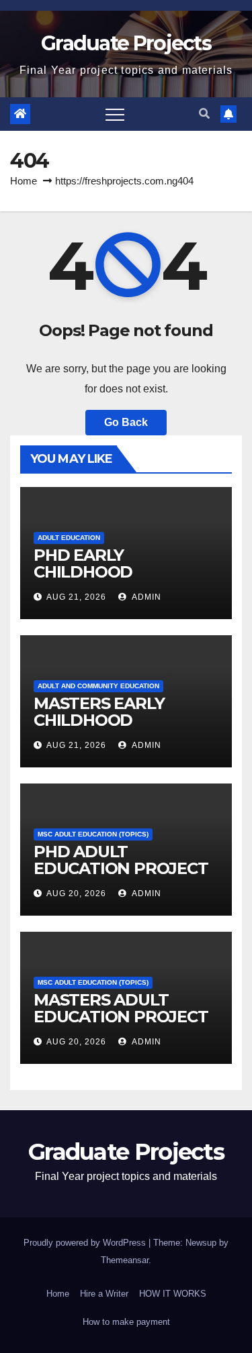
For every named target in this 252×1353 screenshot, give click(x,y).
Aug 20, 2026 (76, 893)
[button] (204, 113)
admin (145, 597)
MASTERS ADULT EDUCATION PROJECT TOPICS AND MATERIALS (121, 1025)
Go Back (126, 422)
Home (23, 180)
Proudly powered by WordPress (86, 1243)
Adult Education (69, 537)
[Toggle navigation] (115, 114)
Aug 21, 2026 (76, 597)
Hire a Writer (104, 1294)
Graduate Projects (126, 43)
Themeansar (125, 1260)
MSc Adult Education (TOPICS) (93, 834)
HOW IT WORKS (172, 1294)
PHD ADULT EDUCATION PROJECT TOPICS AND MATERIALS (121, 877)
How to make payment (126, 1322)
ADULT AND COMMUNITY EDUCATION (98, 686)
